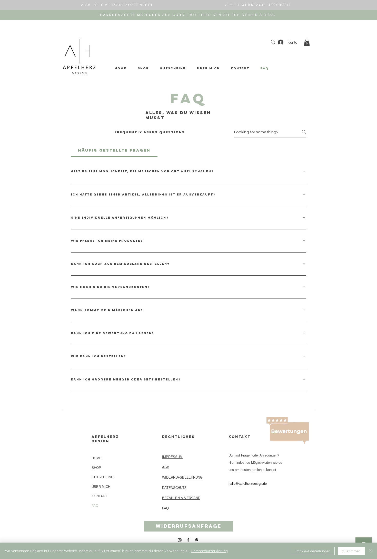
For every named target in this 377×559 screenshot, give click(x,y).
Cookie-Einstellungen (312, 551)
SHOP (96, 468)
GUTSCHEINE (102, 477)
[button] (307, 42)
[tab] (114, 150)
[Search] (273, 42)
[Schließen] (371, 551)
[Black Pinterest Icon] (196, 540)
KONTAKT (99, 496)
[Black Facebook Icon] (188, 540)
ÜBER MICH (101, 487)
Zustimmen (351, 551)
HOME (97, 458)
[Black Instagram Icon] (179, 540)
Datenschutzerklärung (209, 550)
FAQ (95, 506)
